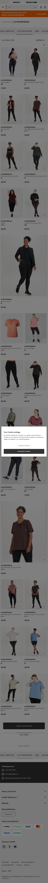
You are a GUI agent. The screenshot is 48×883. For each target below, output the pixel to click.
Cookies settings (24, 445)
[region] (24, 441)
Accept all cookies (23, 451)
